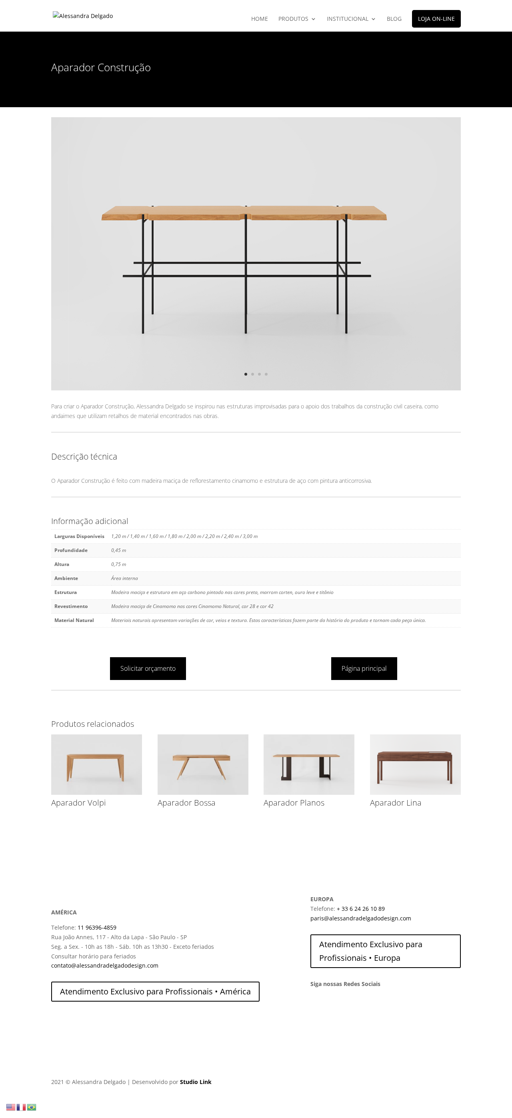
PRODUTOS (293, 19)
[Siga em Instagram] (316, 1006)
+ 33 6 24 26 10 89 (361, 908)
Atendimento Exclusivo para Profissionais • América (155, 991)
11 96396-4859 (97, 927)
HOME (259, 19)
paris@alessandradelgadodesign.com (360, 918)
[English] (11, 1106)
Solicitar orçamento (148, 668)
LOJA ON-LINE (436, 18)
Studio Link (196, 1082)
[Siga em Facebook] (332, 1006)
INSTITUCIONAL (347, 19)
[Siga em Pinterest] (348, 1006)
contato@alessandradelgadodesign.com (104, 965)
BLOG (394, 19)
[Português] (32, 1106)
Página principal (364, 668)
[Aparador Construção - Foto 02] (256, 388)
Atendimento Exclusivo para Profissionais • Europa (370, 951)
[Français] (21, 1106)
